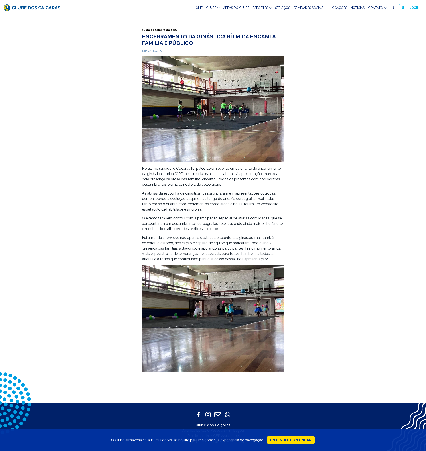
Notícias (358, 8)
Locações (338, 8)
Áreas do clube (236, 8)
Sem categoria (152, 50)
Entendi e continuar (291, 440)
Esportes (260, 8)
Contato (375, 8)
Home (198, 8)
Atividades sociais (308, 8)
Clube (211, 8)
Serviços (282, 8)
